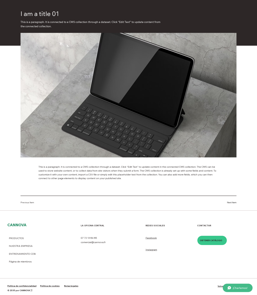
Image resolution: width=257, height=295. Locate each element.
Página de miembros (20, 261)
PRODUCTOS (16, 238)
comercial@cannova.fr (93, 242)
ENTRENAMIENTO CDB (22, 253)
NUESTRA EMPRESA (21, 245)
